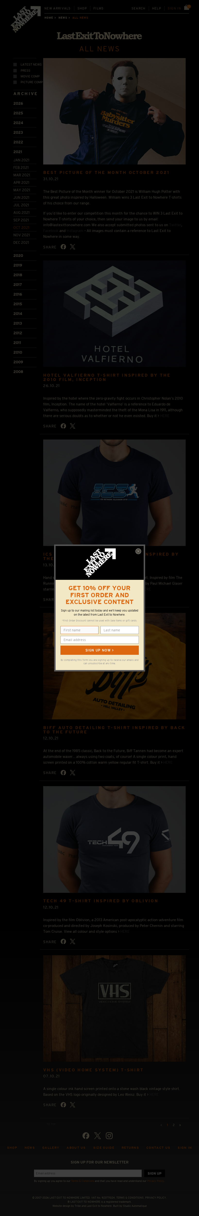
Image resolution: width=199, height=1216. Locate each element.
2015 (17, 304)
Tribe (78, 1205)
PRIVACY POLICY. (156, 1197)
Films (98, 8)
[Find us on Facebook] (86, 1135)
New (57, 8)
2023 (18, 132)
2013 (17, 323)
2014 (17, 314)
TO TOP (51, 1124)
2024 (18, 123)
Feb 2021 (21, 167)
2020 (18, 256)
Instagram (74, 231)
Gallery (50, 1147)
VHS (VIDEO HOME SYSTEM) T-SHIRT (93, 1070)
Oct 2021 (21, 227)
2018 (17, 275)
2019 (17, 265)
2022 (18, 142)
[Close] (138, 551)
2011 (17, 343)
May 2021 (21, 190)
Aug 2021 (21, 212)
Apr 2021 (21, 182)
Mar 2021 (21, 175)
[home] (26, 21)
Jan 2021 (21, 160)
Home (48, 17)
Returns (130, 1147)
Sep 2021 (21, 220)
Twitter (175, 225)
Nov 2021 (21, 235)
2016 (17, 294)
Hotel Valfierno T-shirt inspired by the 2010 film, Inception (107, 377)
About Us (76, 1147)
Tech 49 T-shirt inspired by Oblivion (100, 901)
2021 (17, 152)
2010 (17, 352)
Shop (82, 8)
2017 (17, 285)
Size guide (103, 1147)
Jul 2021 (21, 205)
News (62, 17)
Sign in (174, 8)
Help (156, 8)
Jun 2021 (21, 197)
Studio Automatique (135, 1205)
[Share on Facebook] (63, 246)
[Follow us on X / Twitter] (97, 1135)
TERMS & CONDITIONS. (130, 1197)
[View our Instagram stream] (109, 1135)
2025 (18, 113)
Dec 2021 (21, 242)
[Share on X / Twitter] (72, 246)
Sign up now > (99, 650)
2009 (18, 362)
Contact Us (158, 1147)
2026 (18, 103)
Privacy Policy (155, 1180)
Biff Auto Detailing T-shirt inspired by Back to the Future (114, 729)
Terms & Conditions (82, 1180)
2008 (18, 372)
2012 (17, 333)
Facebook (50, 231)
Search (139, 8)
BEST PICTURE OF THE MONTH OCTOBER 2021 (106, 172)
